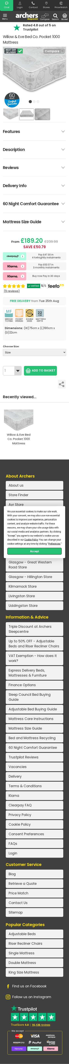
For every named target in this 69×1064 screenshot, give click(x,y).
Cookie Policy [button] (31, 539)
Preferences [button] (54, 543)
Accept (34, 551)
